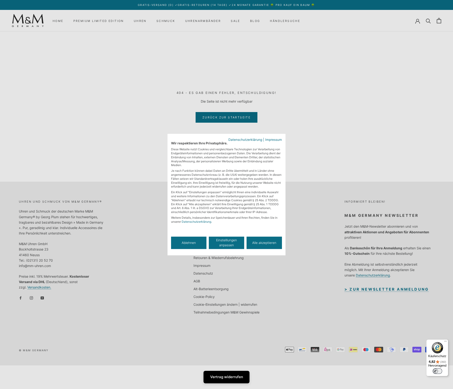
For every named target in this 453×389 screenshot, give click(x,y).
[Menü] (445, 342)
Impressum (273, 140)
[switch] (437, 371)
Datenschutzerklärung (245, 140)
